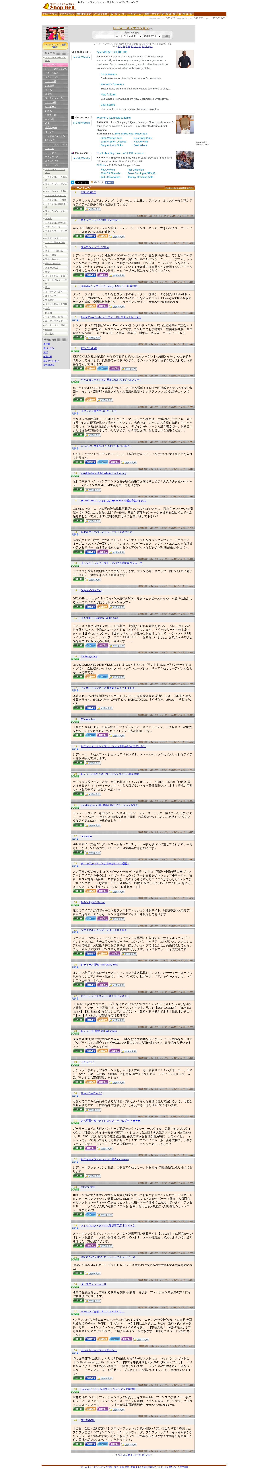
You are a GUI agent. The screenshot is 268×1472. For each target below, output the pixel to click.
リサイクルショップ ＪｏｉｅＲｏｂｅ (104, 929)
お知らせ (152, 1467)
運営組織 (184, 1467)
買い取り (49, 333)
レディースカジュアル (56, 69)
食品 (47, 308)
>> (151, 46)
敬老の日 (47, 356)
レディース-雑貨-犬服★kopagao (99, 1031)
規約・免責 (130, 1467)
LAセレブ (50, 140)
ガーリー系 (50, 81)
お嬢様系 (49, 85)
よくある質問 (141, 1467)
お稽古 (48, 218)
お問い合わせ (173, 1467)
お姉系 (48, 111)
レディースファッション (131, 28)
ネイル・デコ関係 (54, 251)
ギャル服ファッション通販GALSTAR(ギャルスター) (110, 379)
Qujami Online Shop (91, 590)
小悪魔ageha (51, 127)
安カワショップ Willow (95, 247)
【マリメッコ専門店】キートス (99, 411)
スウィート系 (51, 77)
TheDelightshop (89, 656)
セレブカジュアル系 (55, 136)
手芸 (47, 287)
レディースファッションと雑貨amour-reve (105, 1159)
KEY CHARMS (89, 348)
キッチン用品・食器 (55, 276)
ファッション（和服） (56, 199)
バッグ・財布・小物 (55, 242)
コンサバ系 (50, 102)
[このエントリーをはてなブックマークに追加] (72, 183)
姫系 (47, 123)
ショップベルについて (98, 1467)
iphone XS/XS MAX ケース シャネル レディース (108, 1257)
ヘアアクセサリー (54, 238)
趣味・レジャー (53, 263)
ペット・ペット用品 (55, 325)
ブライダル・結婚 (54, 317)
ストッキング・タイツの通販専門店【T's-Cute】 (108, 1225)
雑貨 (47, 272)
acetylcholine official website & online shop (103, 473)
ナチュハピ (87, 1062)
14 (143, 46)
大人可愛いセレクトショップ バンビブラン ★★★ (110, 1120)
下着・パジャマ (53, 227)
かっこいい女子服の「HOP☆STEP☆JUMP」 (106, 446)
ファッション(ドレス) (55, 195)
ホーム (84, 1467)
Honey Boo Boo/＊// (91, 1093)
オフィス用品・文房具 (56, 304)
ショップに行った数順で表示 (179, 188)
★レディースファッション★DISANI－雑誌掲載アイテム (113, 500)
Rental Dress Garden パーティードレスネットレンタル (111, 317)
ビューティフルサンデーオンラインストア (105, 996)
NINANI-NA (88, 1420)
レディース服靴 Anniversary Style (99, 964)
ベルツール (162, 1467)
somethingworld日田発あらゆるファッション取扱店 (109, 805)
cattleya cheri (88, 1187)
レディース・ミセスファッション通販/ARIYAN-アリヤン (113, 746)
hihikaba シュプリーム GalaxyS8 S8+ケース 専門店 (109, 286)
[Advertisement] (108, 24)
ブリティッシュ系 (54, 98)
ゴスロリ (49, 148)
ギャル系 (49, 119)
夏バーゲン (48, 348)
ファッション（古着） (56, 191)
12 (137, 46)
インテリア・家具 (54, 291)
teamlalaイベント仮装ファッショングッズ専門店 (108, 1389)
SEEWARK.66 (88, 192)
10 (132, 46)
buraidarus (86, 836)
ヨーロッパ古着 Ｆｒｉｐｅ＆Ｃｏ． (102, 1311)
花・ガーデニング (54, 321)
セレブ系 (49, 131)
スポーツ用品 (51, 267)
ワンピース (50, 106)
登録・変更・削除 (116, 1467)
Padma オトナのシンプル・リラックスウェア (106, 532)
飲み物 (48, 312)
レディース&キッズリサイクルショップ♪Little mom (110, 774)
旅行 (45, 352)
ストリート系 (51, 165)
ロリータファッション (56, 144)
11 (135, 46)
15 (146, 46)
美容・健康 (50, 255)
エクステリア (51, 296)
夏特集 (46, 344)
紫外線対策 (48, 365)
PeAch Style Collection (93, 902)
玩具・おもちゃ (53, 259)
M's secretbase (88, 719)
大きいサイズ (51, 157)
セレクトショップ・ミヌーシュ (99, 1350)
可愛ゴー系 (50, 115)
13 (140, 46)
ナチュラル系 (51, 73)
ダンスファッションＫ (93, 1284)
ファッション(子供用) (55, 222)
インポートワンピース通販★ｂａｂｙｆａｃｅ (108, 688)
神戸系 (48, 90)
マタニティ (50, 152)
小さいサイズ (51, 161)
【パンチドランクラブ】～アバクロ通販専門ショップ (111, 563)
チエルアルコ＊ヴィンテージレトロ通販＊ (105, 863)
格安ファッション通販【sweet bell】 (101, 220)
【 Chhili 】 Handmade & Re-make (99, 618)
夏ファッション (51, 360)
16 (148, 46)
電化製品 (49, 300)
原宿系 (48, 94)
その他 (48, 329)
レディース (50, 64)
